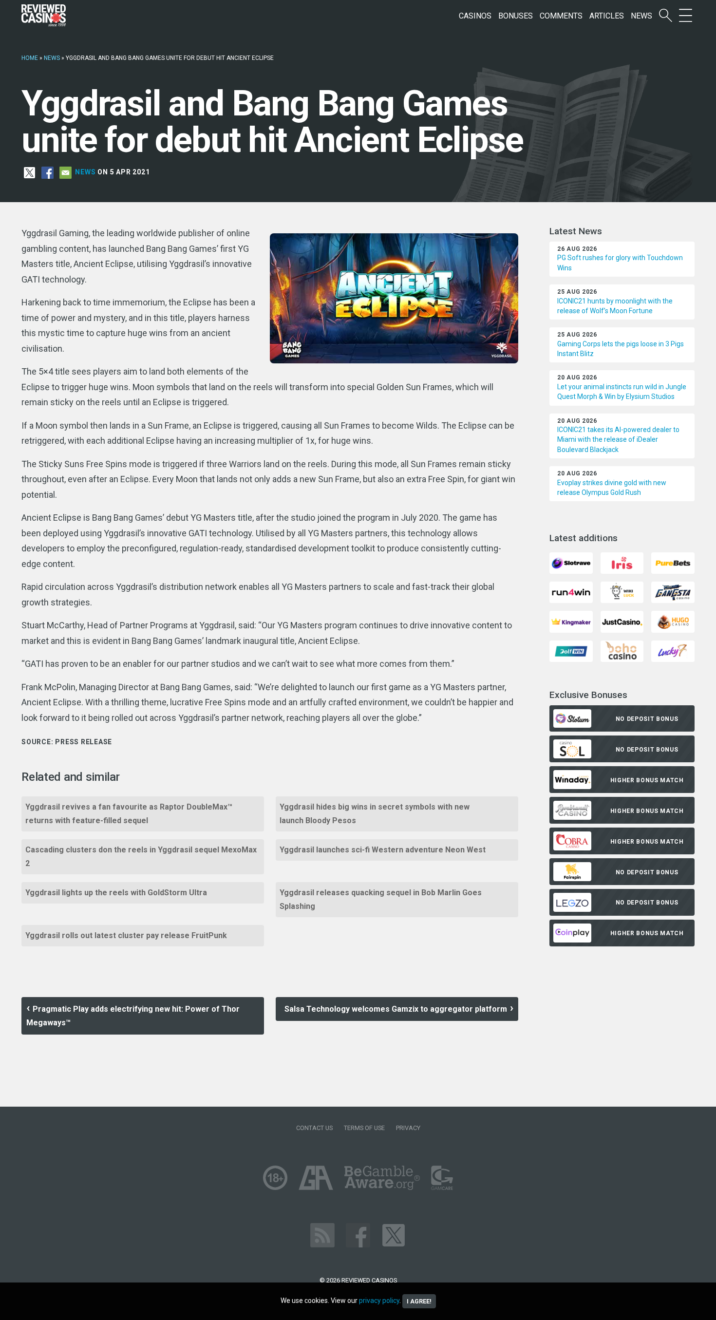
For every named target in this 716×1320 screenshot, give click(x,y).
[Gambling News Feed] (322, 1234)
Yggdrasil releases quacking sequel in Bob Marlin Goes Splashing (381, 899)
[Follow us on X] (393, 1234)
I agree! (419, 1301)
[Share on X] (29, 172)
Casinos (475, 15)
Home (29, 58)
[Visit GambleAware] (382, 1177)
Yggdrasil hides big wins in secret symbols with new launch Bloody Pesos (375, 813)
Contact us (314, 1127)
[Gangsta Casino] (672, 592)
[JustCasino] (622, 621)
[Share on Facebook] (47, 172)
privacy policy (379, 1300)
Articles (606, 15)
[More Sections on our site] (686, 15)
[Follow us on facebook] (358, 1234)
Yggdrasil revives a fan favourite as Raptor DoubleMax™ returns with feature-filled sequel (128, 813)
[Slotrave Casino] (570, 562)
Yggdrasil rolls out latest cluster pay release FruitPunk (126, 935)
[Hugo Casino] (672, 621)
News (641, 15)
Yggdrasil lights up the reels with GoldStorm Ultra (116, 892)
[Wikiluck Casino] (622, 592)
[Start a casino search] (666, 15)
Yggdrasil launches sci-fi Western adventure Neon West (383, 849)
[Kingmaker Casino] (570, 621)
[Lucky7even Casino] (672, 650)
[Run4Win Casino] (570, 592)
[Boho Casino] (622, 650)
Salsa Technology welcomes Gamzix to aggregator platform (395, 1009)
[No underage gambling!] (275, 1177)
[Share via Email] (65, 172)
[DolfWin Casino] (570, 650)
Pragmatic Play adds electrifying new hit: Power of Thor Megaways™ (133, 1015)
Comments (561, 15)
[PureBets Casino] (672, 562)
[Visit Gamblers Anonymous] (316, 1177)
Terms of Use (364, 1127)
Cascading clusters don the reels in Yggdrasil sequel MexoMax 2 (141, 856)
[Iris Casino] (622, 562)
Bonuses (515, 15)
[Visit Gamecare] (442, 1177)
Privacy (408, 1127)
